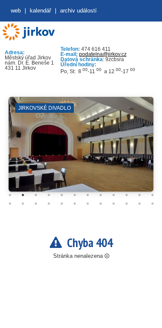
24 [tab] (152, 203)
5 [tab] (61, 195)
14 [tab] (23, 203)
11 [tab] (139, 195)
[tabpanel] (81, 148)
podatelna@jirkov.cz (103, 54)
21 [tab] (113, 203)
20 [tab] (100, 203)
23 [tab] (139, 203)
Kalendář (40, 10)
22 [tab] (126, 203)
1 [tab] (10, 195)
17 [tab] (61, 203)
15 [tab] (36, 203)
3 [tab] (36, 195)
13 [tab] (10, 203)
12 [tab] (152, 195)
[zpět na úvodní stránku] (28, 32)
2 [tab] (23, 195)
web (16, 10)
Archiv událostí (78, 10)
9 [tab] (113, 195)
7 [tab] (87, 195)
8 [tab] (100, 195)
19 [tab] (87, 203)
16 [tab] (48, 203)
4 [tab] (48, 195)
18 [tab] (74, 203)
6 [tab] (74, 195)
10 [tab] (126, 195)
